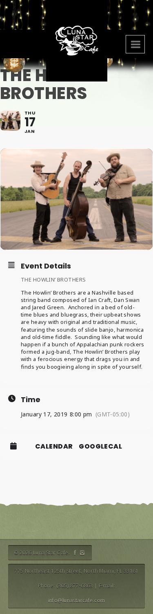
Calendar (54, 446)
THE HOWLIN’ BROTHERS (53, 279)
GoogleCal (100, 446)
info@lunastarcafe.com (76, 600)
